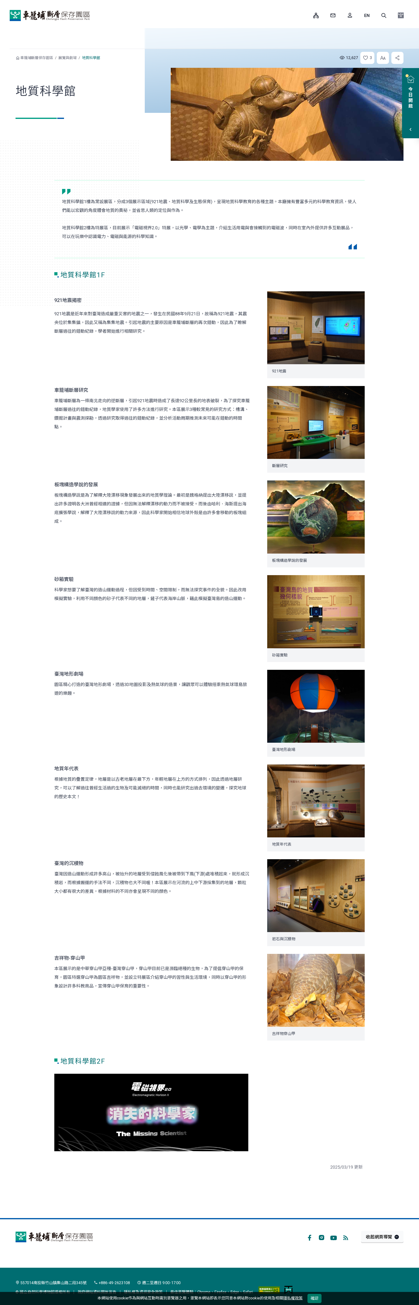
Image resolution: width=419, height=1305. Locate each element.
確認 (314, 1298)
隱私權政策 (293, 1298)
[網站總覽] (316, 15)
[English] (367, 15)
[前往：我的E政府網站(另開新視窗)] (288, 1290)
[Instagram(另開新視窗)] (321, 1237)
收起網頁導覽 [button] (379, 1236)
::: (306, 15)
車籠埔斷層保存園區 (50, 15)
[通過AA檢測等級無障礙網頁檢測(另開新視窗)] (269, 1290)
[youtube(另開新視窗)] (333, 1237)
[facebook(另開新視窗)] (309, 1237)
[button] (384, 15)
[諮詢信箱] (333, 15)
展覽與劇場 (67, 58)
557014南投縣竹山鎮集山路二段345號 (53, 1283)
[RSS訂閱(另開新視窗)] (345, 1237)
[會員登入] (350, 15)
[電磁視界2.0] (151, 1112)
